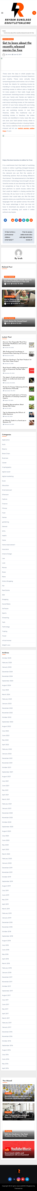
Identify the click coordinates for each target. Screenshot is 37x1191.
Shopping (5, 599)
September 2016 (7, 1045)
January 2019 (6, 918)
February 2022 (7, 749)
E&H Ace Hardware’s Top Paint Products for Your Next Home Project (16, 1136)
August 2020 (6, 831)
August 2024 (6, 685)
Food (3, 513)
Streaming (5, 618)
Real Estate (6, 590)
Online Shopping (7, 581)
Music (4, 572)
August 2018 (6, 940)
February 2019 (7, 913)
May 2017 (5, 1009)
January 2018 (6, 972)
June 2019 (5, 895)
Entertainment (8, 39)
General (4, 526)
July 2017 (5, 1000)
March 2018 (6, 963)
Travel (4, 636)
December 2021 (7, 758)
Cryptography (6, 467)
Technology (6, 627)
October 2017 (6, 986)
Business (5, 458)
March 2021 (6, 799)
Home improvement (8, 545)
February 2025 (7, 662)
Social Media (6, 604)
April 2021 (5, 795)
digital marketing (8, 476)
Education (5, 485)
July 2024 (5, 690)
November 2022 (7, 713)
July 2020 (5, 836)
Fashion (4, 499)
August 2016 (6, 1050)
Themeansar (18, 1188)
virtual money (6, 640)
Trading (4, 631)
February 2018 (7, 968)
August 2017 (6, 995)
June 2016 (5, 1059)
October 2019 (6, 877)
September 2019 (7, 881)
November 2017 (7, 982)
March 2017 (6, 1018)
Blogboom (30, 1186)
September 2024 (7, 681)
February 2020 (7, 858)
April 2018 (5, 959)
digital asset (6, 472)
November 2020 (7, 817)
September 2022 (7, 722)
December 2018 (7, 922)
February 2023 (7, 699)
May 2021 (5, 790)
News (4, 576)
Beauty (4, 449)
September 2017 (7, 991)
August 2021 (6, 776)
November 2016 (7, 1036)
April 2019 (5, 904)
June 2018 (5, 950)
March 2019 (6, 909)
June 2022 (5, 735)
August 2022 (6, 726)
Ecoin (4, 481)
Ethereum (5, 494)
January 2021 (6, 808)
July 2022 (5, 731)
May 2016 (5, 1064)
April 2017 (5, 1013)
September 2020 (7, 827)
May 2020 (5, 845)
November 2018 (7, 927)
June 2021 (5, 785)
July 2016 (5, 1054)
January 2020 (7, 863)
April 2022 (5, 744)
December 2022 (7, 708)
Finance (4, 504)
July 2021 (5, 781)
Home (4, 540)
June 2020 (5, 840)
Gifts (4, 531)
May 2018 (5, 954)
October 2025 (6, 658)
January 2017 (6, 1027)
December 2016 (7, 1032)
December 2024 (7, 672)
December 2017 (7, 977)
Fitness (4, 508)
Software (5, 608)
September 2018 (7, 936)
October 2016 (6, 1041)
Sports (4, 613)
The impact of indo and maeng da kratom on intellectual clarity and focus (14, 379)
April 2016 (5, 1068)
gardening (5, 522)
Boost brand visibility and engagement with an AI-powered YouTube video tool (15, 369)
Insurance (5, 549)
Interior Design (7, 554)
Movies (4, 567)
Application (6, 440)
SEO (3, 595)
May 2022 (5, 740)
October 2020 (6, 822)
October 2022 (6, 717)
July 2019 (5, 890)
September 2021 (7, 772)
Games (4, 517)
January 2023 (6, 703)
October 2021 (6, 767)
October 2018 (6, 931)
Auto (3, 444)
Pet (3, 586)
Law (3, 558)
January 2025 (6, 667)
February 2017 (7, 1023)
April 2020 (5, 849)
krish (9, 54)
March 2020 (6, 854)
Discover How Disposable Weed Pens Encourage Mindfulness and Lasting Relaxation (15, 343)
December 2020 (7, 813)
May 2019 (5, 899)
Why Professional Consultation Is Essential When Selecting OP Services (17, 1117)
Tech (3, 622)
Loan (3, 563)
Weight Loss (6, 645)
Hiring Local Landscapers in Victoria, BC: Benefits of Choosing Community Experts (15, 396)
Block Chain (6, 453)
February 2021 (7, 804)
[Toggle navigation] (2, 13)
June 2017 (5, 1004)
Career (4, 463)
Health (4, 535)
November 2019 (7, 872)
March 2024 (6, 694)
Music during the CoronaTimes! (15, 321)
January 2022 (7, 754)
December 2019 (7, 868)
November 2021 (7, 763)
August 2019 (6, 886)
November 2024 (7, 676)
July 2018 (5, 945)
